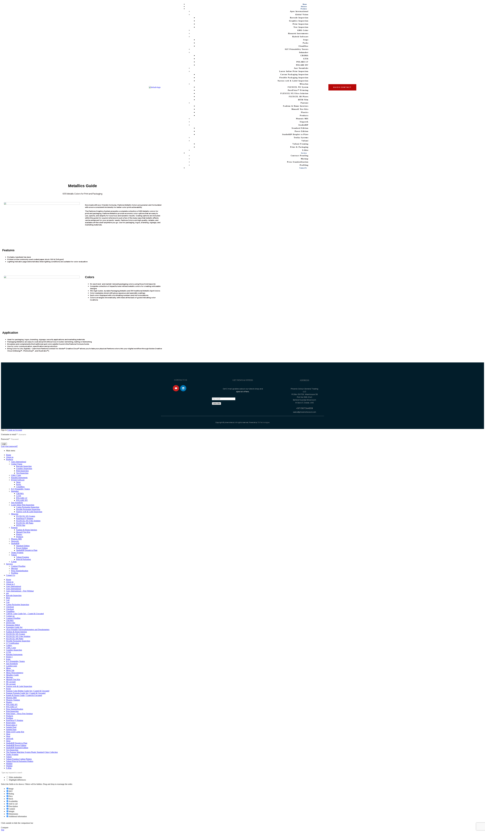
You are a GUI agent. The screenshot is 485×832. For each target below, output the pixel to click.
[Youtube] (176, 388)
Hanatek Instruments (19, 478)
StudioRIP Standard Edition (17, 748)
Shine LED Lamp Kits (15, 732)
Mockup (14, 568)
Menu (8, 668)
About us (9, 457)
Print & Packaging (23, 559)
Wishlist (9, 763)
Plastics (19, 534)
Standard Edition (23, 546)
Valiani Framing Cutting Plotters (19, 759)
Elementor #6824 (13, 625)
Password (5, 439)
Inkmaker (15, 491)
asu (7, 593)
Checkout (10, 607)
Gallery (9, 645)
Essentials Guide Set (14, 627)
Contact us (10, 616)
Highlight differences (17, 780)
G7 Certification (12, 643)
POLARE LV (21, 498)
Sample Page (11, 727)
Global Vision (16, 464)
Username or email (9, 434)
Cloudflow (20, 487)
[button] (123, 229)
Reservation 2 (11, 725)
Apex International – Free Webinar (20, 591)
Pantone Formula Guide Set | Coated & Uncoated (25, 693)
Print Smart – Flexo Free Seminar (19, 713)
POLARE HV (22, 500)
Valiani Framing (22, 557)
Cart (7, 600)
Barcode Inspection (24, 466)
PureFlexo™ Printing (24, 518)
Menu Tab (10, 670)
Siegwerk (15, 541)
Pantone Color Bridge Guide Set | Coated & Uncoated (27, 691)
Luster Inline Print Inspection (22, 505)
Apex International (18, 462)
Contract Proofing (18, 566)
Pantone (14, 527)
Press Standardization (19, 571)
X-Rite (14, 562)
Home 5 (9, 657)
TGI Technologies (264, 422)
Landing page (11, 666)
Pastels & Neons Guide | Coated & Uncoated (24, 695)
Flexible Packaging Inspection (28, 509)
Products (9, 459)
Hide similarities (15, 777)
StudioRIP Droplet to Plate (26, 550)
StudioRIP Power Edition (16, 745)
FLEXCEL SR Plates (24, 523)
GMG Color (16, 475)
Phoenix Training (13, 700)
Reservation (11, 723)
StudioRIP (15, 543)
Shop (8, 734)
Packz (18, 484)
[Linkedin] (183, 388)
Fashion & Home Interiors (26, 530)
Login (4, 444)
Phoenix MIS (16, 539)
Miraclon (14, 514)
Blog (8, 598)
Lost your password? (9, 446)
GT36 (18, 496)
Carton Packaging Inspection (27, 507)
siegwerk (9, 738)
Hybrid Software (18, 480)
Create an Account (14, 430)
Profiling (14, 573)
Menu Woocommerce (14, 673)
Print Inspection (22, 471)
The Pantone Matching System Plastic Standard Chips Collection (32, 752)
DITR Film (20, 525)
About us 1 (10, 584)
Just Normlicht (17, 502)
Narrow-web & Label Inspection (29, 512)
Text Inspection (22, 473)
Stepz (18, 482)
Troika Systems (17, 552)
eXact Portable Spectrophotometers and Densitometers (27, 629)
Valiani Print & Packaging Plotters (19, 761)
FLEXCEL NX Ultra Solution (28, 521)
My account (11, 682)
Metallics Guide (12, 675)
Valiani (14, 555)
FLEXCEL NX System (25, 516)
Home (8, 455)
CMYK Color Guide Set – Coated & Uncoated (25, 614)
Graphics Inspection (24, 468)
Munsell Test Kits (23, 532)
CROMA (20, 493)
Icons (8, 659)
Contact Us (10, 575)
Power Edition (22, 548)
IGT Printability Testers (20, 489)
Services (9, 564)
